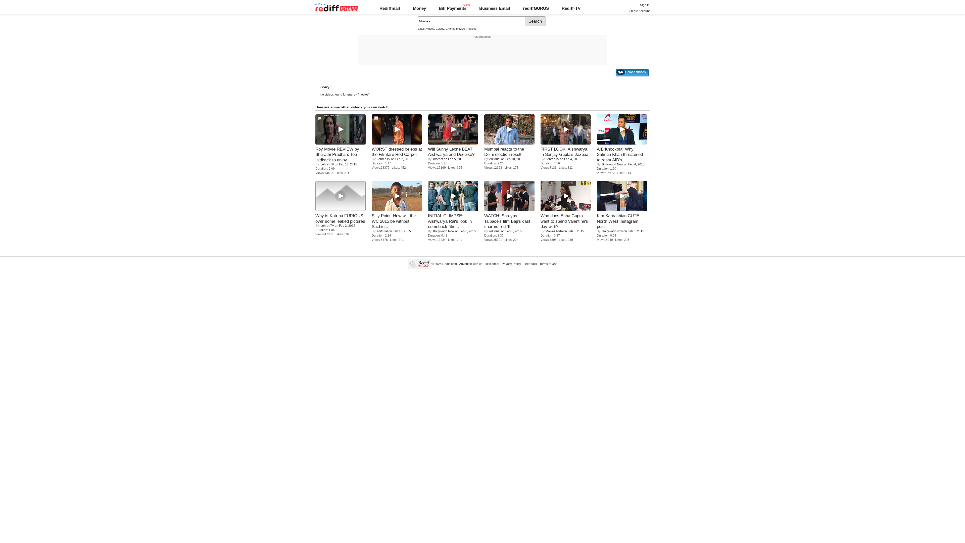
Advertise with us (470, 264)
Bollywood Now (612, 164)
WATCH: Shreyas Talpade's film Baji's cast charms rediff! (507, 221)
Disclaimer (492, 264)
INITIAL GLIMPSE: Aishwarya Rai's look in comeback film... (450, 221)
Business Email (494, 8)
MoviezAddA (554, 231)
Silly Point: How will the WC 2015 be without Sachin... (394, 221)
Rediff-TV (571, 8)
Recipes (471, 28)
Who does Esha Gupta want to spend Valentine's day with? (564, 221)
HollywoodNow (612, 231)
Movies (460, 28)
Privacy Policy (511, 264)
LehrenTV (327, 164)
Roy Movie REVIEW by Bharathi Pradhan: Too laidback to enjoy (337, 154)
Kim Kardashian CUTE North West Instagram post (618, 221)
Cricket (450, 28)
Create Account (639, 11)
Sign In (645, 5)
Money (419, 8)
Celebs (440, 28)
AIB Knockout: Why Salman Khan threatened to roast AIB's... (620, 154)
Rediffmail (389, 8)
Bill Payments (452, 8)
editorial (494, 159)
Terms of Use (548, 264)
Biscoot (438, 159)
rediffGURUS (536, 8)
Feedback (530, 264)
